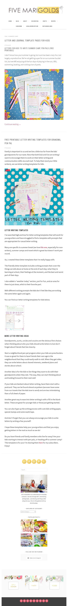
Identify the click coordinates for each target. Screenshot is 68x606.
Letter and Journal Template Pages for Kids (27, 40)
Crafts (45, 21)
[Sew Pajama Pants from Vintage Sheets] (27, 526)
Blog (17, 21)
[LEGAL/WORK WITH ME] (43, 600)
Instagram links (47, 26)
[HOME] (21, 600)
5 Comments (8, 148)
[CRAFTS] (34, 600)
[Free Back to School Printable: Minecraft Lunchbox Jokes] (40, 540)
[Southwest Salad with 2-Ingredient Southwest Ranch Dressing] (40, 526)
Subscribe (19, 26)
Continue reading (13, 124)
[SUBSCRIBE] (40, 600)
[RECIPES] (37, 600)
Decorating (34, 21)
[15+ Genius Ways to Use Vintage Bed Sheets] (27, 540)
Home (10, 21)
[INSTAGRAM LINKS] (46, 600)
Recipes (53, 21)
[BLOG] (24, 600)
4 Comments (8, 45)
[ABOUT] (27, 600)
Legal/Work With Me (32, 26)
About (25, 21)
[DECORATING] (30, 600)
